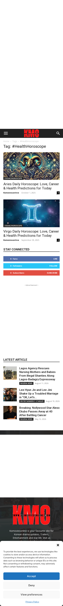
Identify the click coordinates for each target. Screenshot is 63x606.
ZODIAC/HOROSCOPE (13, 178)
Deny (31, 585)
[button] (58, 545)
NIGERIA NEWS (26, 383)
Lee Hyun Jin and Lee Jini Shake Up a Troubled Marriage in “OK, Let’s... (38, 393)
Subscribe (52, 273)
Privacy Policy (32, 601)
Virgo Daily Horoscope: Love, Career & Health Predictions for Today (31, 233)
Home (6, 141)
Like (55, 258)
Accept (31, 576)
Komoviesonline (11, 192)
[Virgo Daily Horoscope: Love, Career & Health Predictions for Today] (31, 213)
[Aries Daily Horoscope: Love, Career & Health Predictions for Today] (31, 166)
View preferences (31, 594)
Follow (53, 266)
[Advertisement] (31, 31)
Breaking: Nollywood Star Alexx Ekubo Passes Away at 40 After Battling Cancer (39, 411)
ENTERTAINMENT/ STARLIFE (32, 401)
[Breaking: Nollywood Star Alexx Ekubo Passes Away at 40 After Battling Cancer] (10, 412)
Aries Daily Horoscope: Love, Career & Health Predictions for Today (31, 186)
